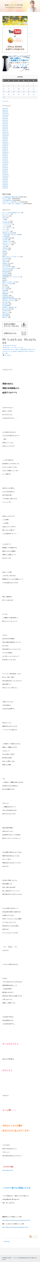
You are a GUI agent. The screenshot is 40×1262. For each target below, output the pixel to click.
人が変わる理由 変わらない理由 (10, 234)
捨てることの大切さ (7, 283)
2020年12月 (5, 132)
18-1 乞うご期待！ (7, 198)
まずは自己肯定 (6, 222)
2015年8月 (5, 179)
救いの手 (4, 287)
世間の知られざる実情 (8, 233)
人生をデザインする (7, 243)
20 (18, 91)
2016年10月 (5, 162)
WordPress (28, 1257)
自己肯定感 (5, 305)
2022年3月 (5, 110)
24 (3, 94)
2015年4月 (5, 186)
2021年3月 (5, 127)
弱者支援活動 (5, 271)
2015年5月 (5, 184)
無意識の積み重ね (6, 297)
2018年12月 (5, 152)
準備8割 (4, 293)
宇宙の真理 (5, 265)
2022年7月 (5, 108)
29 (28, 94)
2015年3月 (5, 188)
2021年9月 (5, 117)
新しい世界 (5, 288)
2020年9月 (5, 137)
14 (23, 89)
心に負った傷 (5, 273)
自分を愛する (5, 304)
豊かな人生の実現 (6, 309)
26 (13, 94)
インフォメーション (7, 224)
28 (23, 94)
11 (8, 89)
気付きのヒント (6, 292)
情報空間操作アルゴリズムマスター (11, 277)
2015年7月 (5, 181)
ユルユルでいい (6, 231)
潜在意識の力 (5, 295)
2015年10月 (5, 176)
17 (3, 91)
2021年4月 (5, 125)
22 (28, 91)
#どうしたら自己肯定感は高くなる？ (11, 212)
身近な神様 (5, 314)
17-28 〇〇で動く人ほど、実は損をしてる (13, 203)
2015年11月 (5, 174)
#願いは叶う (5, 216)
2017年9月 (5, 157)
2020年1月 (5, 142)
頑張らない (5, 317)
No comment (8, 355)
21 (23, 91)
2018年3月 (5, 155)
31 (3, 97)
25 (8, 94)
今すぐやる (5, 249)
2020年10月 (5, 135)
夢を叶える (5, 260)
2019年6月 (5, 147)
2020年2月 (5, 140)
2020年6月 (5, 139)
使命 (3, 255)
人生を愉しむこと (6, 244)
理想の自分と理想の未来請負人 (10, 299)
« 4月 (3, 101)
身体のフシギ (5, 312)
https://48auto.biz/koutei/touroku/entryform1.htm (15, 1227)
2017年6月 (5, 161)
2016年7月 (5, 166)
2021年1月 (5, 130)
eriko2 (15, 345)
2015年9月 (5, 178)
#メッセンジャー (6, 214)
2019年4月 (5, 149)
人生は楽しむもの (6, 241)
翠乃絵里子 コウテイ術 (12, 1257)
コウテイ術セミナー (7, 227)
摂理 (3, 285)
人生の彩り (5, 239)
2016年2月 (5, 171)
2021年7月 (5, 120)
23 (33, 91)
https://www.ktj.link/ (7, 1170)
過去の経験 (5, 315)
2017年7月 (5, 159)
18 (8, 91)
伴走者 (4, 253)
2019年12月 (5, 144)
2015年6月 (5, 183)
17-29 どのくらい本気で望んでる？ (11, 202)
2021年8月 (5, 118)
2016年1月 (5, 172)
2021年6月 (5, 122)
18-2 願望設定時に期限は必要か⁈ (10, 197)
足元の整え (5, 310)
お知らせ (4, 217)
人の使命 (4, 236)
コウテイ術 (5, 226)
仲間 (3, 251)
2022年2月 (5, 112)
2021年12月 (5, 113)
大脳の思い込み (6, 263)
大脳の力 (4, 261)
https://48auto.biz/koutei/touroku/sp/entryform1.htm (16, 1220)
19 (13, 91)
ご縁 (3, 219)
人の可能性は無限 (6, 238)
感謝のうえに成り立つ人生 (9, 282)
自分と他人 (5, 302)
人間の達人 (5, 248)
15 (28, 89)
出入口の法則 (5, 258)
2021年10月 (5, 115)
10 (3, 89)
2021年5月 (5, 123)
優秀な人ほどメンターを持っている (11, 256)
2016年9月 (5, 164)
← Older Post (6, 1241)
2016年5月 (5, 169)
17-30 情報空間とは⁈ (7, 200)
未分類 (4, 290)
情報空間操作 (5, 275)
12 (13, 89)
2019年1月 (5, 150)
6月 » (7, 101)
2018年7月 (5, 154)
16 (33, 89)
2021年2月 (5, 128)
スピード (4, 229)
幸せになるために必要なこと (9, 268)
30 (33, 94)
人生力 (4, 246)
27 (18, 94)
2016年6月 (5, 167)
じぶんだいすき (6, 221)
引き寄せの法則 (6, 270)
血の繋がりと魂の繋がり (8, 307)
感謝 (3, 280)
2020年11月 (5, 134)
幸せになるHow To (7, 266)
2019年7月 (5, 145)
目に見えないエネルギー (8, 300)
